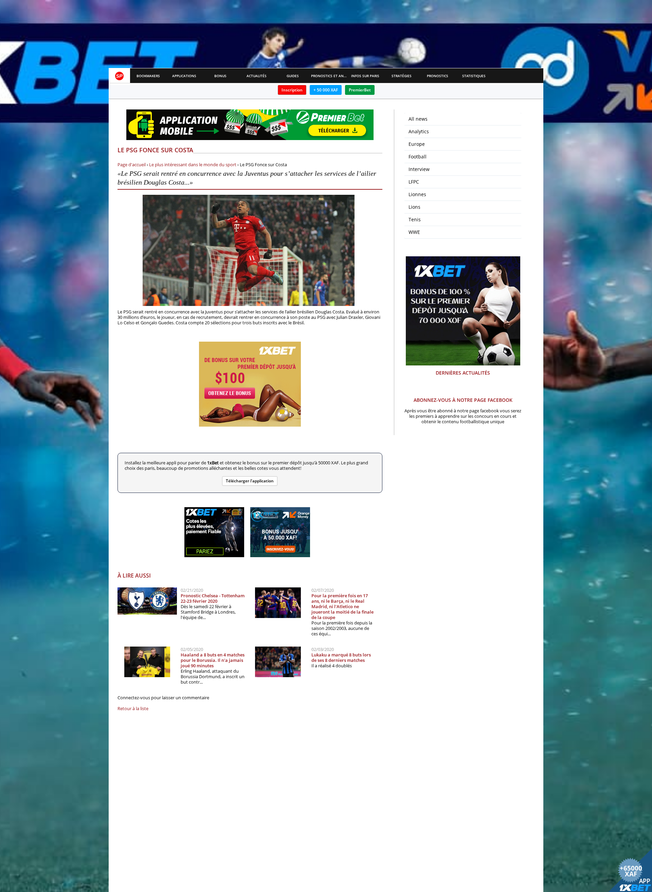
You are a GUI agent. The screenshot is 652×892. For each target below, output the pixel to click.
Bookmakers (148, 75)
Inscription (292, 90)
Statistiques (474, 75)
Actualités (257, 75)
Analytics (419, 131)
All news (418, 119)
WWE (414, 232)
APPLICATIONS (184, 75)
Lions (414, 207)
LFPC (414, 181)
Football (418, 156)
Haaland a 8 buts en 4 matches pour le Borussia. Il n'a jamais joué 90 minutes (212, 660)
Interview (419, 169)
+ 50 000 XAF (325, 90)
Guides (293, 75)
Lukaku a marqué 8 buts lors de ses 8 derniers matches (341, 657)
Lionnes (417, 194)
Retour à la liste (132, 708)
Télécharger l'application (250, 481)
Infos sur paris (365, 75)
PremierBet (360, 90)
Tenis (415, 219)
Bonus (220, 75)
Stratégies (402, 75)
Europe (417, 144)
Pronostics (437, 75)
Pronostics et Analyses (329, 75)
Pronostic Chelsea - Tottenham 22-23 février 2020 (212, 598)
